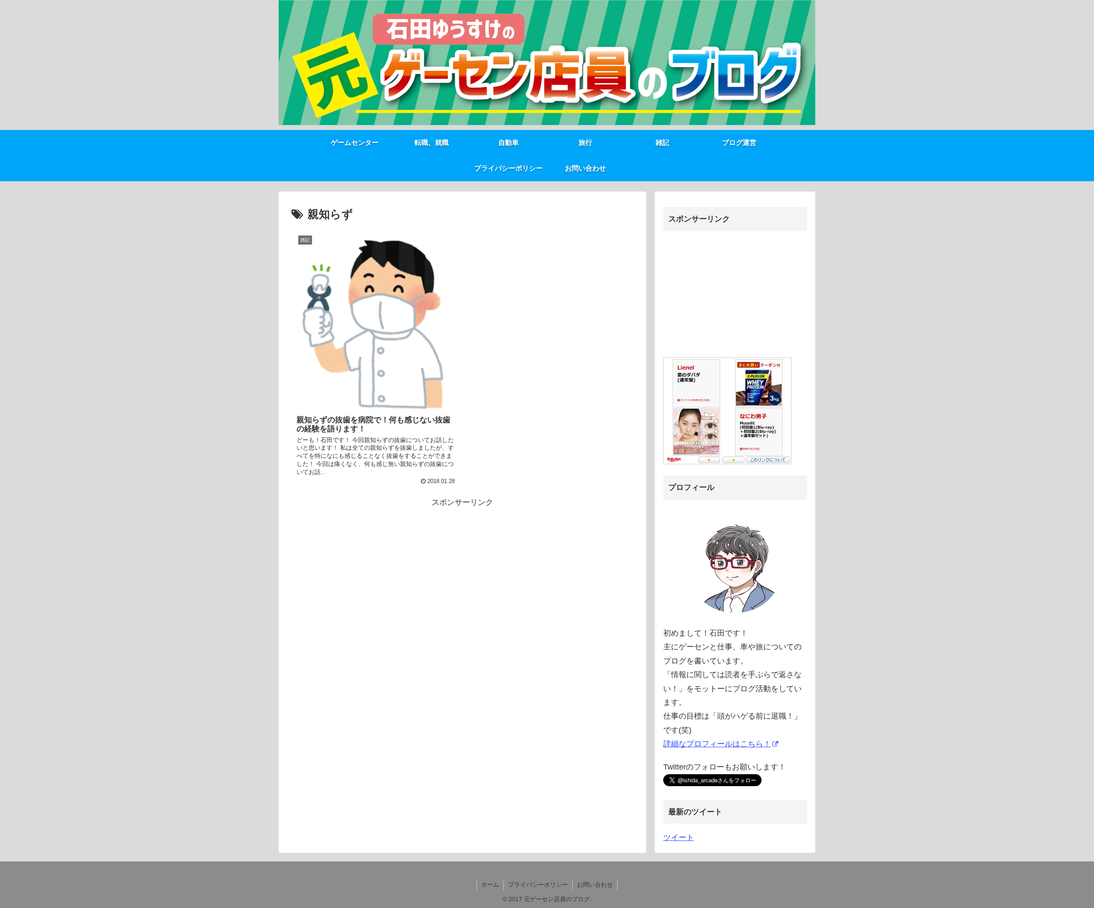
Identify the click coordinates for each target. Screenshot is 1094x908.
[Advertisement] (462, 569)
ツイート (678, 837)
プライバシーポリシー (538, 884)
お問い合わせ (595, 884)
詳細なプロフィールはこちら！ (717, 744)
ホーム (490, 884)
